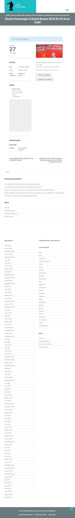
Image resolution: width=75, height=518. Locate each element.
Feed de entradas (10, 210)
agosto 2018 (8, 412)
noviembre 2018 (9, 406)
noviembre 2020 (9, 359)
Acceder (7, 207)
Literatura (42, 296)
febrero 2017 (8, 459)
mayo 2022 (8, 313)
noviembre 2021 (9, 330)
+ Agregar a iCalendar (44, 79)
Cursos (41, 264)
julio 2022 (7, 310)
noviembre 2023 (9, 277)
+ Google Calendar (43, 75)
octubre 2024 (9, 254)
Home (8, 15)
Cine (40, 255)
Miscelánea (42, 302)
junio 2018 (8, 418)
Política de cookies (41, 514)
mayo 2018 (8, 421)
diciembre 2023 (9, 275)
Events (13, 15)
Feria (40, 281)
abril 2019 (8, 392)
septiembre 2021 (10, 336)
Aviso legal (52, 514)
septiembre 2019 (10, 380)
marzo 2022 (8, 318)
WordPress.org (9, 216)
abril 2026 (8, 245)
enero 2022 (8, 324)
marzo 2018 (8, 427)
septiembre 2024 (10, 257)
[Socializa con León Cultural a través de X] (59, 2)
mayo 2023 (8, 292)
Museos (41, 305)
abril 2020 (8, 374)
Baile (40, 252)
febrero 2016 (8, 494)
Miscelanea (21, 15)
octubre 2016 (9, 471)
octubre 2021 (9, 333)
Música (28, 15)
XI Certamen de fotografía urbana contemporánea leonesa (22, 184)
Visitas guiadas (43, 325)
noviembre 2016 (9, 468)
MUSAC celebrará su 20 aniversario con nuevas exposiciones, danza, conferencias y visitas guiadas (34, 193)
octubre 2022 (9, 304)
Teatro (41, 322)
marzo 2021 (8, 351)
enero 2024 (8, 272)
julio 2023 (7, 286)
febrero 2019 (8, 398)
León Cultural (25, 511)
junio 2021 (8, 342)
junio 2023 (8, 289)
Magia (41, 299)
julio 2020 (7, 368)
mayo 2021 (8, 345)
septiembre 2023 (10, 283)
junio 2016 (8, 482)
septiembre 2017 (10, 441)
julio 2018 (7, 415)
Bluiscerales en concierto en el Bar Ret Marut (21, 159)
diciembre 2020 (9, 357)
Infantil (41, 290)
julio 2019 (7, 383)
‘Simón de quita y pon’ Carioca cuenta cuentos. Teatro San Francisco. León (50, 160)
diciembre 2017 (9, 436)
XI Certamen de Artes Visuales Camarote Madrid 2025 (21, 196)
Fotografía (42, 284)
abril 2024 (8, 263)
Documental (42, 273)
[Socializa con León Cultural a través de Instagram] (52, 2)
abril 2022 (8, 316)
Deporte (41, 270)
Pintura (41, 314)
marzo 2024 (8, 266)
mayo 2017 (8, 453)
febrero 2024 (8, 269)
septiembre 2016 (10, 474)
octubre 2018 (9, 409)
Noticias (41, 311)
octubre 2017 (9, 439)
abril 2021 (7, 348)
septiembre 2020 (10, 365)
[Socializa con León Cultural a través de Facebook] (66, 2)
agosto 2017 (8, 444)
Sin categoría (43, 320)
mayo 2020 (8, 371)
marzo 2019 (8, 395)
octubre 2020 (9, 362)
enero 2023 (8, 298)
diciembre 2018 (9, 403)
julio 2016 (7, 480)
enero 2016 (8, 497)
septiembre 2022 (10, 307)
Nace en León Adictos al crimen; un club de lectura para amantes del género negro (29, 190)
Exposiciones (43, 279)
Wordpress (52, 511)
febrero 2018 (8, 430)
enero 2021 (8, 354)
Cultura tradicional (44, 261)
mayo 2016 (8, 485)
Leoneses (42, 293)
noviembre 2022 (9, 301)
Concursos (42, 258)
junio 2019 (8, 386)
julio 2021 (7, 339)
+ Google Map (16, 96)
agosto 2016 (8, 477)
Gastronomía (42, 287)
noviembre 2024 (9, 251)
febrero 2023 (8, 295)
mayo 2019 (8, 389)
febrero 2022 (8, 321)
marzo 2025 (8, 248)
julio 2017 (7, 447)
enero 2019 (8, 400)
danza (41, 267)
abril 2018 (8, 424)
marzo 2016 (8, 491)
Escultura (41, 276)
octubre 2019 (9, 377)
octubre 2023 (9, 280)
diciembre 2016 (9, 465)
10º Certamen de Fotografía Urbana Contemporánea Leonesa (23, 187)
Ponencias (42, 317)
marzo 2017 (8, 456)
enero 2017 (8, 462)
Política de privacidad (26, 514)
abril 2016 (8, 488)
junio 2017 (8, 450)
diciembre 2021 (9, 327)
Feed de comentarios (11, 213)
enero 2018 (8, 433)
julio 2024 (7, 260)
